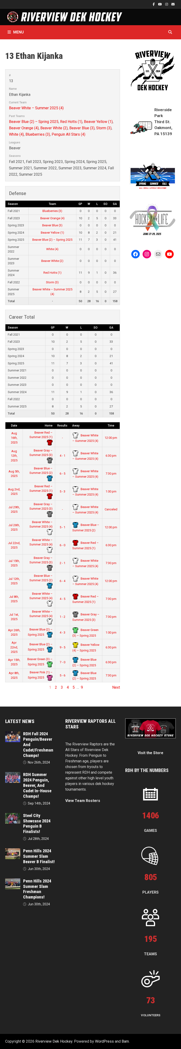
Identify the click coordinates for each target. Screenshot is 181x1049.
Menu (18, 32)
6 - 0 (62, 545)
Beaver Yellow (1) (98, 121)
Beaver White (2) (54, 128)
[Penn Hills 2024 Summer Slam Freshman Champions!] (12, 881)
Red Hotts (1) (71, 121)
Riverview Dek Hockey (53, 1041)
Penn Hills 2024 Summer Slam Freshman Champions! (37, 889)
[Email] (173, 4)
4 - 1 (62, 455)
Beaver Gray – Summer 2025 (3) (41, 453)
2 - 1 (62, 563)
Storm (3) (103, 128)
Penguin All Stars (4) (68, 134)
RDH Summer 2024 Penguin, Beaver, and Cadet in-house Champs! (37, 785)
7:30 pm (111, 473)
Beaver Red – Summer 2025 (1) (41, 435)
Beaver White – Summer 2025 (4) (36, 108)
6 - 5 (62, 473)
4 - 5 (62, 599)
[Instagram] (167, 4)
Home (49, 425)
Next (116, 687)
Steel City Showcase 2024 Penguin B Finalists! (36, 823)
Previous (12, 687)
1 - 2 (62, 616)
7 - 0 (62, 662)
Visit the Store (150, 753)
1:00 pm (111, 491)
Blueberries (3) (37, 134)
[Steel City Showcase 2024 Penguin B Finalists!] (12, 815)
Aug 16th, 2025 (14, 437)
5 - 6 (62, 675)
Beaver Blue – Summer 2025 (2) (41, 471)
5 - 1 (62, 527)
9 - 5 (62, 647)
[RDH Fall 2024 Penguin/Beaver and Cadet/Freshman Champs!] (12, 734)
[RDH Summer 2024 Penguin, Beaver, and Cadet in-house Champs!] (12, 775)
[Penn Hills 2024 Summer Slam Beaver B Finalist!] (12, 851)
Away (75, 425)
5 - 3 (62, 491)
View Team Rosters (82, 800)
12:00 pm (111, 437)
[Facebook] (154, 4)
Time (111, 425)
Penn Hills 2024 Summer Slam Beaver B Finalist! (39, 856)
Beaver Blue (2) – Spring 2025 (33, 121)
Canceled (111, 509)
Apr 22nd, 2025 (14, 647)
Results (62, 425)
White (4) (16, 134)
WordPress (104, 1041)
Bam (125, 1041)
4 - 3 (62, 632)
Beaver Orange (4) (24, 128)
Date (14, 425)
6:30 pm (111, 455)
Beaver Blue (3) (82, 128)
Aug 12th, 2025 (14, 455)
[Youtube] (160, 4)
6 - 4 (62, 581)
